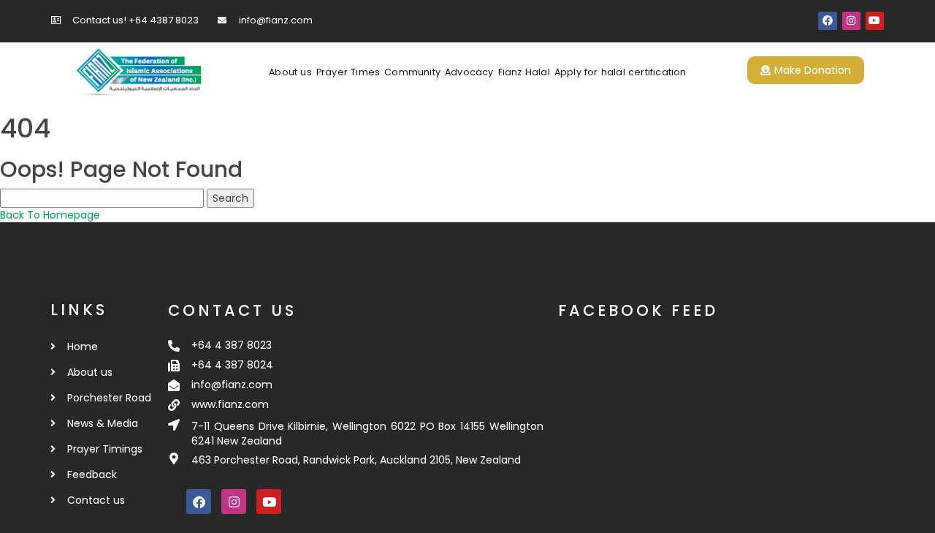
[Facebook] (827, 21)
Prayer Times (348, 72)
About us (290, 72)
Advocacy (469, 72)
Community (412, 72)
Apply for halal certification (620, 72)
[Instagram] (851, 21)
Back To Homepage (50, 215)
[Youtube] (875, 21)
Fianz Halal (524, 72)
